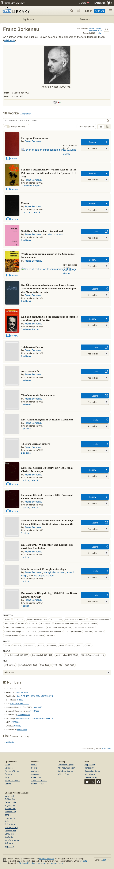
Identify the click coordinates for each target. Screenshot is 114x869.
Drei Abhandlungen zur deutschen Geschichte (47, 419)
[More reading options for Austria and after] (106, 377)
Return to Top (37, 784)
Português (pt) (11, 827)
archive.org (41, 863)
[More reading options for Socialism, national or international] (106, 237)
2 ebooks (69, 152)
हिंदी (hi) (8, 815)
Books (34, 768)
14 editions (26, 185)
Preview (14, 158)
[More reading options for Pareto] (106, 210)
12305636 (15, 722)
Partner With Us (12, 771)
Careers (8, 774)
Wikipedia (9, 40)
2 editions (26, 428)
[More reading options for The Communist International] (106, 402)
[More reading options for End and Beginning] (106, 325)
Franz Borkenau (33, 141)
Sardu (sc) (9, 834)
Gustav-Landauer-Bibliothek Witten (95, 29)
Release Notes (90, 777)
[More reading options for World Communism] (106, 266)
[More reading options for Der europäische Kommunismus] (106, 148)
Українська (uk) (12, 840)
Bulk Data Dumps (65, 771)
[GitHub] (98, 781)
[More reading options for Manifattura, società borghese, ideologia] (106, 577)
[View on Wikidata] (59, 103)
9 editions (26, 240)
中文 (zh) (9, 843)
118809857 (37, 707)
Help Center (89, 765)
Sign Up (99, 10)
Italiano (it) (9, 821)
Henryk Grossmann (54, 572)
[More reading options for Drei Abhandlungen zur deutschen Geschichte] (106, 426)
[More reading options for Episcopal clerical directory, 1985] (106, 503)
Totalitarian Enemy (32, 347)
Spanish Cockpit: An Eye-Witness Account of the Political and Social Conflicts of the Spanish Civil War (48, 172)
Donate (84, 3)
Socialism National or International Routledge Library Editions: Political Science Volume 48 (47, 522)
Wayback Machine (27, 863)
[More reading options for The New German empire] (106, 450)
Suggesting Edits (92, 771)
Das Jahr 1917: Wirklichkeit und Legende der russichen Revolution (47, 546)
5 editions (26, 301)
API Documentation (66, 768)
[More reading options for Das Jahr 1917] (106, 553)
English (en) (10, 805)
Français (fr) (10, 812)
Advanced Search (39, 780)
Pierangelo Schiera (44, 575)
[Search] (71, 11)
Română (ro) (10, 831)
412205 (20, 700)
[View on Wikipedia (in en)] (55, 103)
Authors (35, 771)
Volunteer (9, 768)
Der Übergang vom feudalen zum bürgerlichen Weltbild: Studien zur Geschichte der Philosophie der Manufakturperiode (49, 288)
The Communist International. (38, 395)
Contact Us (89, 768)
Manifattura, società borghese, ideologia (43, 569)
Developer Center (65, 765)
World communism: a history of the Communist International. (48, 255)
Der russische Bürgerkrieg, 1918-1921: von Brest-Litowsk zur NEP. (49, 595)
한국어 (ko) (10, 824)
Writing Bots (63, 774)
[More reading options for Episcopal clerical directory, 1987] (106, 476)
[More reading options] (106, 142)
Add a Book (89, 774)
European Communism (34, 138)
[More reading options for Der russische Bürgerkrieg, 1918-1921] (106, 601)
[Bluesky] (87, 781)
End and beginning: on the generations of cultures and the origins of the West (49, 318)
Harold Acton (55, 234)
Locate (95, 231)
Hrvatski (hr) (10, 818)
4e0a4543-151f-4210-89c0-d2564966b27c (34, 718)
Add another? (25, 114)
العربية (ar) (9, 796)
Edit (107, 29)
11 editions (26, 212)
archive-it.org (57, 863)
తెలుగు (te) (9, 837)
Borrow (92, 142)
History (99, 33)
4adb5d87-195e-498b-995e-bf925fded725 (35, 696)
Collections (36, 777)
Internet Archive (46, 859)
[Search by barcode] (78, 11)
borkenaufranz (24, 715)
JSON (108, 748)
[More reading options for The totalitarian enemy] (106, 353)
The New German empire (35, 444)
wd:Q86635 (22, 729)
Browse (84, 19)
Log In (88, 10)
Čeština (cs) (10, 799)
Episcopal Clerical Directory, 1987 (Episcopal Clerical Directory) (47, 469)
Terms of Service (12, 780)
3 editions (26, 380)
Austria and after (31, 371)
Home (34, 765)
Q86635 (17, 726)
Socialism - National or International (42, 231)
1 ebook (37, 185)
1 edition (25, 480)
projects (83, 861)
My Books (28, 19)
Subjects (35, 774)
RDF (103, 748)
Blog (7, 777)
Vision (7, 765)
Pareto (25, 203)
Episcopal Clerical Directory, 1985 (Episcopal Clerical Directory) (47, 496)
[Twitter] (92, 781)
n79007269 (34, 711)
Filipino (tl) (9, 846)
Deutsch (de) (10, 802)
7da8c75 (106, 860)
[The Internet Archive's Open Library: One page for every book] (15, 11)
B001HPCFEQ (22, 692)
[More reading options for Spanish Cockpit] (106, 179)
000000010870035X (19, 703)
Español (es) (10, 808)
